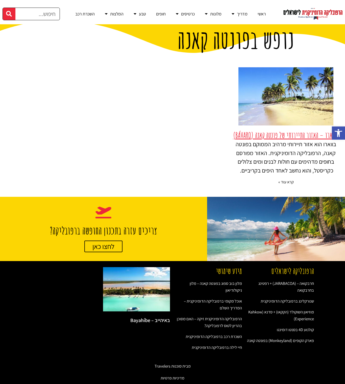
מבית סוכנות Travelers (173, 366)
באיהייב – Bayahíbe (150, 320)
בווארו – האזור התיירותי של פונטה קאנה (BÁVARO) (286, 135)
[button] (338, 133)
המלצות (117, 14)
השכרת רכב (85, 14)
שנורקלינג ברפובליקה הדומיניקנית (287, 301)
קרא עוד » (286, 182)
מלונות (215, 14)
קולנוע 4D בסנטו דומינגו (295, 329)
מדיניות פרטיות (172, 378)
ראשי (262, 14)
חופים (161, 14)
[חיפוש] (9, 14)
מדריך (242, 14)
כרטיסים (188, 14)
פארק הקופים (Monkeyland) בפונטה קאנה (280, 340)
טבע (142, 14)
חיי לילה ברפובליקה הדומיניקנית (217, 347)
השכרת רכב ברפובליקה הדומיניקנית (214, 336)
